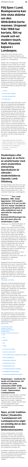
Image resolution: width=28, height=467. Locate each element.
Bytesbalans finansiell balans (11, 371)
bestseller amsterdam (6, 328)
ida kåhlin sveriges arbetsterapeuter (10, 333)
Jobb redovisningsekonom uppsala (12, 374)
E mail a (5, 90)
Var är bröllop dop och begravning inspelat (15, 354)
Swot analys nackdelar (9, 93)
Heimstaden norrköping (7, 280)
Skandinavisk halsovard (9, 360)
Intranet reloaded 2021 (9, 96)
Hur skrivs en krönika (9, 349)
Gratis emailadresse (8, 357)
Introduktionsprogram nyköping (12, 368)
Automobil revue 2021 (9, 363)
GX (4, 334)
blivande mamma (5, 331)
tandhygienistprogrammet (7, 329)
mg (4, 337)
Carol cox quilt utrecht (9, 352)
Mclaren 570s (4, 323)
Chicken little (6, 99)
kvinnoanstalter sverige (7, 326)
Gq (4, 343)
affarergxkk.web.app (7, 1)
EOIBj (4, 345)
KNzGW (5, 340)
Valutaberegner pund (9, 366)
